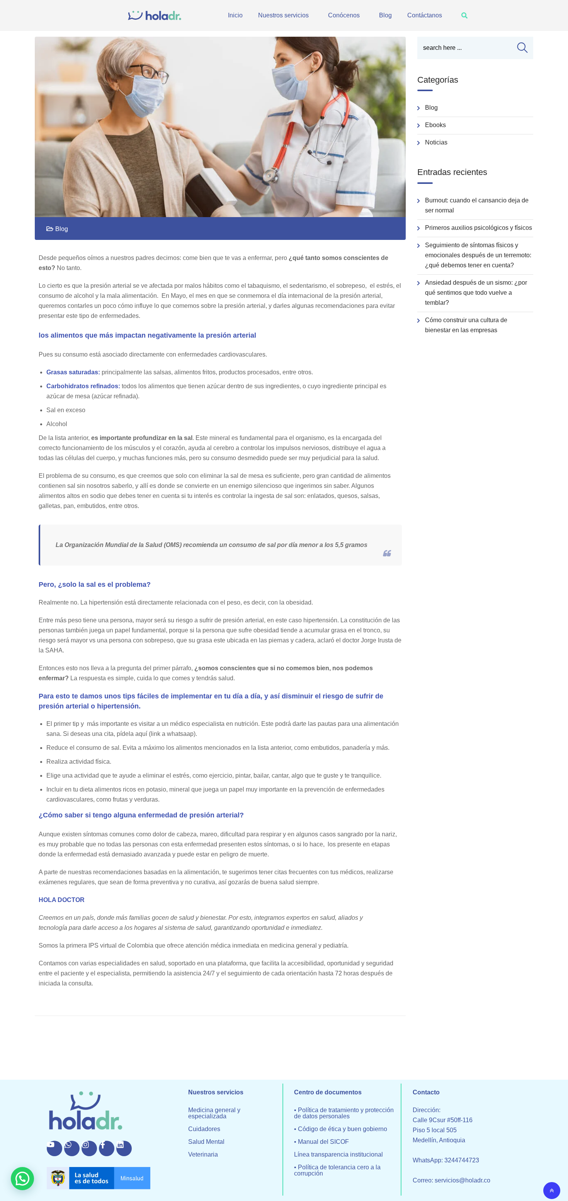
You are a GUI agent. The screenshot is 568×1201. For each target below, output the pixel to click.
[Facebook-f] (106, 1148)
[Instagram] (89, 1148)
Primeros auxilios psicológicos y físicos (478, 227)
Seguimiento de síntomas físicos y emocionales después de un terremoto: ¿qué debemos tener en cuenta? (478, 255)
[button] (285, 15)
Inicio (235, 15)
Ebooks (435, 125)
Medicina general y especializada (214, 1113)
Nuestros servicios (283, 15)
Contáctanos (424, 15)
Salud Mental (206, 1142)
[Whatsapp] (72, 1148)
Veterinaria (203, 1155)
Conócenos (344, 15)
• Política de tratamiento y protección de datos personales (344, 1113)
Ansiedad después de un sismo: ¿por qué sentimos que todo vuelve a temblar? (476, 292)
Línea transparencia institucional (338, 1155)
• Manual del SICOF (321, 1142)
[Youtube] (54, 1148)
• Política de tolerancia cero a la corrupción (337, 1170)
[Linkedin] (124, 1148)
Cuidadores (204, 1129)
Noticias (436, 142)
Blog (385, 15)
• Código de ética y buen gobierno (340, 1129)
